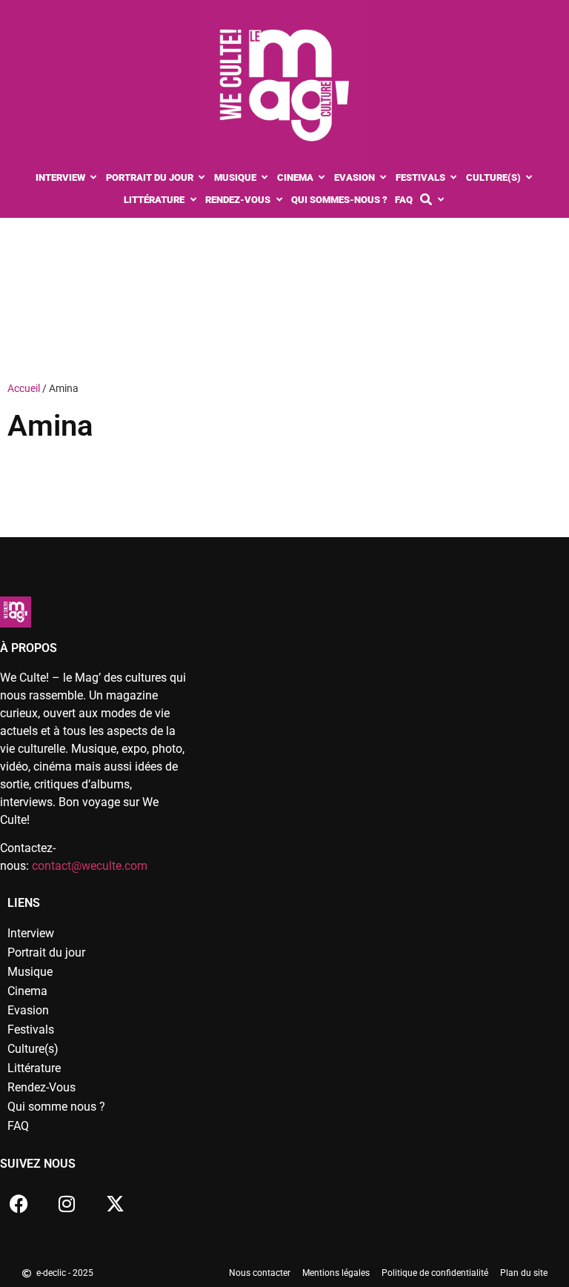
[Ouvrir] (440, 200)
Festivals (30, 1029)
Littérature (34, 1068)
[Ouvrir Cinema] (322, 177)
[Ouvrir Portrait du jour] (202, 177)
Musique (30, 972)
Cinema (27, 991)
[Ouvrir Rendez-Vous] (279, 200)
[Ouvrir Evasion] (383, 177)
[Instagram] (66, 1203)
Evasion (28, 1010)
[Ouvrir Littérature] (193, 200)
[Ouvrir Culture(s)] (529, 177)
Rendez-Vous (41, 1087)
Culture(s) (33, 1049)
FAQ (18, 1126)
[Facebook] (18, 1203)
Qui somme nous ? (56, 1107)
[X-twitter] (114, 1203)
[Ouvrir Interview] (94, 177)
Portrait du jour (46, 952)
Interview (30, 933)
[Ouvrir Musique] (265, 177)
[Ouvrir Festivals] (454, 177)
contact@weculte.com (89, 866)
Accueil (23, 388)
